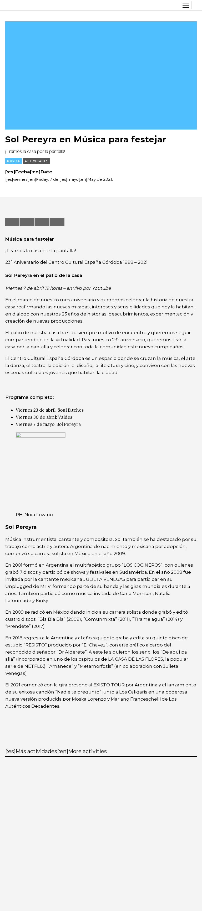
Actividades (36, 161)
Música (13, 161)
